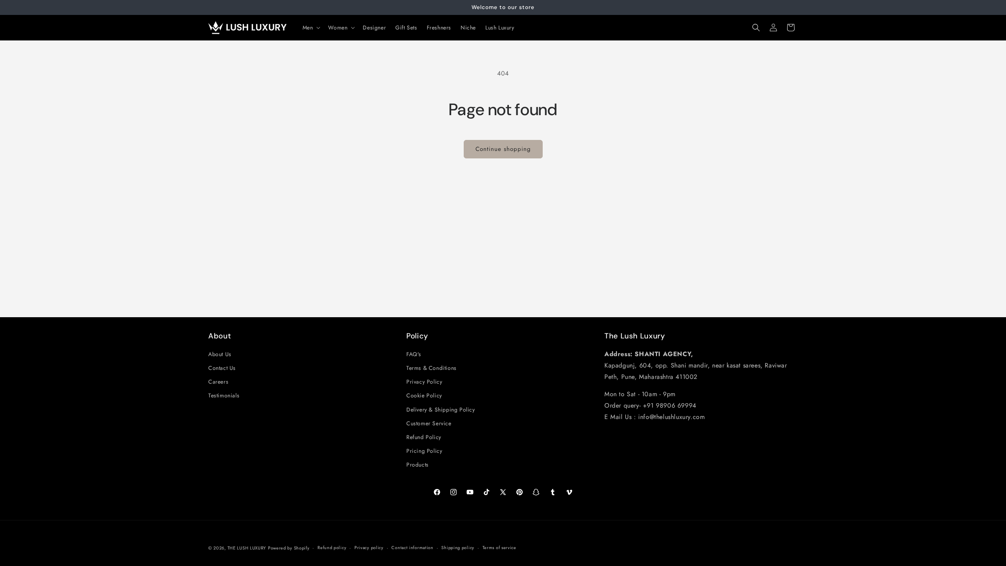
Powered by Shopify (289, 548)
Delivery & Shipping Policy (440, 409)
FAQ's (413, 354)
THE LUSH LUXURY (247, 548)
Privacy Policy (424, 382)
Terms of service (499, 547)
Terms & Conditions (431, 368)
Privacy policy (369, 547)
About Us (219, 354)
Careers (218, 382)
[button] (311, 27)
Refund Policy (423, 437)
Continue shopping (503, 149)
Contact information (412, 547)
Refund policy (332, 547)
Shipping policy (457, 547)
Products (417, 465)
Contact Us (222, 368)
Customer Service (429, 423)
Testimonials (223, 395)
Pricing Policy (424, 451)
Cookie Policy (424, 395)
